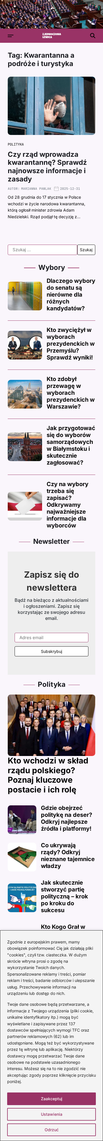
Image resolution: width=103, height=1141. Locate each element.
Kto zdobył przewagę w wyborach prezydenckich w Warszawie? (71, 393)
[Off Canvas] (10, 36)
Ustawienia (51, 1114)
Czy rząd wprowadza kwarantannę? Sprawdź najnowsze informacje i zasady (47, 166)
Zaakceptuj (51, 1098)
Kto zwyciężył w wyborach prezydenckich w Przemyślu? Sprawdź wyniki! (71, 343)
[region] (51, 1035)
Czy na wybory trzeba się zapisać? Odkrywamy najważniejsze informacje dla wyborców (67, 505)
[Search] (92, 35)
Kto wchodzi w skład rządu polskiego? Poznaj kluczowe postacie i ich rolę (48, 775)
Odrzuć (52, 1129)
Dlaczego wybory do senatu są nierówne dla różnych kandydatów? (71, 294)
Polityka (16, 144)
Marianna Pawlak (36, 189)
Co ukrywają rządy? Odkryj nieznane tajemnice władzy (68, 855)
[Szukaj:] (42, 250)
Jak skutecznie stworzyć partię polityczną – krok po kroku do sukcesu (64, 896)
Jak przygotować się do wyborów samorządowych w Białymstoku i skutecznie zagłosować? (71, 445)
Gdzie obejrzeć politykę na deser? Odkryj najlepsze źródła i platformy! (66, 818)
